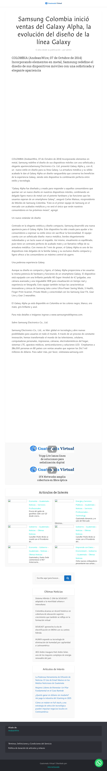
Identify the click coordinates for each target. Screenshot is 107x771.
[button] (99, 763)
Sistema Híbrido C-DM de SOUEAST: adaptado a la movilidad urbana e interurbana (51, 601)
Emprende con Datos (84, 547)
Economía (33, 501)
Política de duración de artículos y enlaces (26, 748)
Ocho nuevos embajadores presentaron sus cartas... (86, 562)
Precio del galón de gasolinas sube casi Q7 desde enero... (38, 513)
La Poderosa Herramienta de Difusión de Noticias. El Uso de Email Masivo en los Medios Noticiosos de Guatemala (52, 680)
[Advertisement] (53, 97)
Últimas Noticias (35, 554)
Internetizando (53, 767)
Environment (81, 551)
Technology (81, 515)
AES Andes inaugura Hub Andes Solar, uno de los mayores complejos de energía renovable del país (53, 655)
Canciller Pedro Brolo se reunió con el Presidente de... (38, 539)
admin (68, 50)
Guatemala (44, 501)
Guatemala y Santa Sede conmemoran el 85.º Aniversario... (39, 559)
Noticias (32, 505)
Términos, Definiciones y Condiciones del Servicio (30, 743)
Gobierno (33, 526)
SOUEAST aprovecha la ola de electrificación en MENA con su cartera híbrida (52, 629)
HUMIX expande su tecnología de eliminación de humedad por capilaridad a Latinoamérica (52, 642)
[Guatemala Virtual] (53, 3)
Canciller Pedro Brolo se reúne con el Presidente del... (85, 539)
